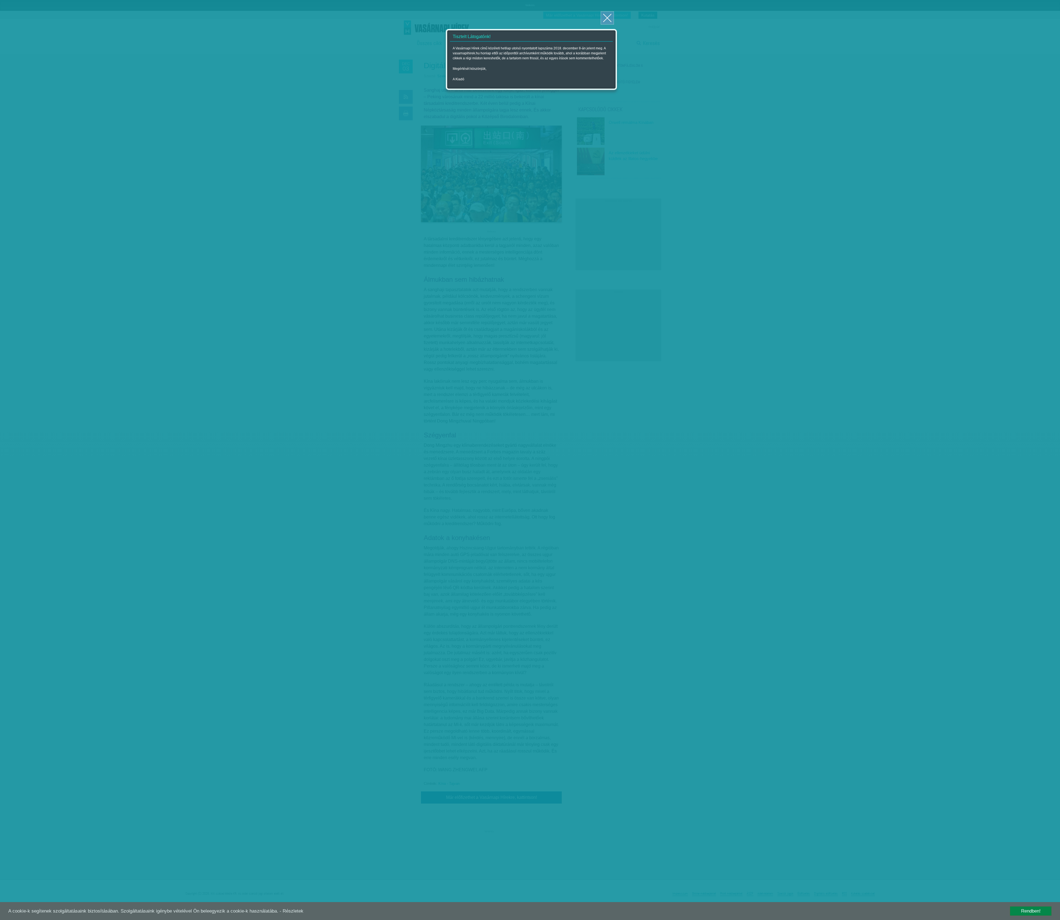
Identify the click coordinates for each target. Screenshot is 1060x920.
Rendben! (1031, 911)
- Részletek (291, 911)
